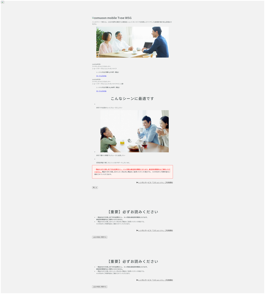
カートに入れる (101, 76)
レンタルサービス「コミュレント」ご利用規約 (155, 182)
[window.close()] (2, 2)
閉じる (95, 187)
